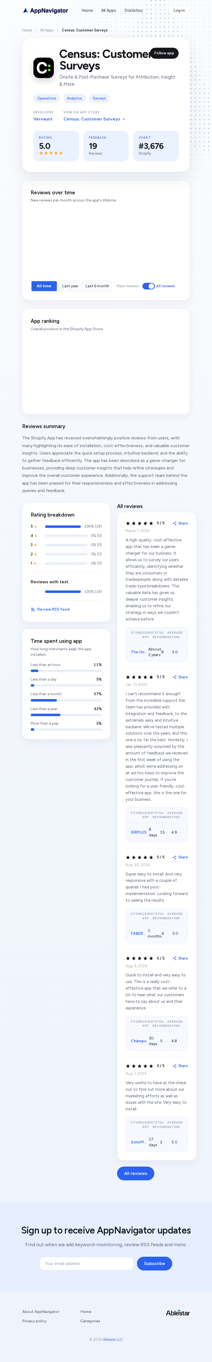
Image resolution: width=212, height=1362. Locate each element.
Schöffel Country (147, 1142)
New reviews (127, 286)
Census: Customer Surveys (91, 119)
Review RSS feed (53, 609)
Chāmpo (139, 1041)
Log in (179, 10)
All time (44, 286)
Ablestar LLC (113, 1339)
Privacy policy (34, 1321)
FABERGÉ (139, 933)
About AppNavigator (40, 1311)
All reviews (165, 286)
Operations (46, 98)
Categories (90, 1321)
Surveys (99, 98)
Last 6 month (97, 286)
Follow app (164, 53)
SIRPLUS (139, 832)
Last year (70, 286)
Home (87, 10)
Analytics (74, 98)
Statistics (133, 10)
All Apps (108, 10)
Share (183, 523)
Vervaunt (42, 119)
